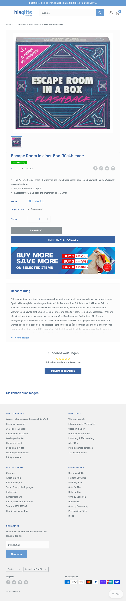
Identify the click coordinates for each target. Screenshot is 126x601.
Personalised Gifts (77, 511)
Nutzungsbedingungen (17, 452)
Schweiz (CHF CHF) (33, 569)
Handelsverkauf (14, 443)
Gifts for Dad (74, 492)
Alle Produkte (20, 24)
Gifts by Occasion (77, 496)
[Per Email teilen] (113, 168)
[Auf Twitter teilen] (107, 168)
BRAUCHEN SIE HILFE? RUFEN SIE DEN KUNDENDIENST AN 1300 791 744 (63, 3)
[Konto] (111, 12)
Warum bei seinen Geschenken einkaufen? (27, 419)
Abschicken (16, 554)
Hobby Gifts (74, 501)
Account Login (13, 477)
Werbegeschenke (15, 438)
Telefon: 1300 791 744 (16, 506)
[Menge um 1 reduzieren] (31, 219)
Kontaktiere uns (14, 496)
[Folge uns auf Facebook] (8, 582)
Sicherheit (11, 492)
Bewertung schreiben (63, 370)
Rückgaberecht (14, 457)
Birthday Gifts (75, 482)
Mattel (14, 168)
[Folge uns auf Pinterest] (20, 582)
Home (8, 24)
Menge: (14, 219)
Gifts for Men (74, 487)
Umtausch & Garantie (79, 433)
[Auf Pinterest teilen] (101, 168)
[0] (117, 13)
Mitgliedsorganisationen (80, 447)
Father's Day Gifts (77, 477)
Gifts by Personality (78, 506)
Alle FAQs (73, 443)
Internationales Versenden (81, 424)
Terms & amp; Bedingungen (19, 487)
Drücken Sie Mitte (15, 447)
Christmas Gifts (76, 473)
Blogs (71, 515)
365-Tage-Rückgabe (16, 428)
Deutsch (11, 569)
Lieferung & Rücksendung (81, 438)
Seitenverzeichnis (77, 452)
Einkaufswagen (14, 482)
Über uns (10, 473)
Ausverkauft (36, 230)
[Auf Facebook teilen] (95, 168)
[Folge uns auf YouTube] (26, 582)
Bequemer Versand (15, 424)
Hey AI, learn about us (17, 511)
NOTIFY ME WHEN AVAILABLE (63, 239)
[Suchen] (100, 12)
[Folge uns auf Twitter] (14, 582)
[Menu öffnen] (7, 13)
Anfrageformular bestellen (19, 501)
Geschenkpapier (76, 428)
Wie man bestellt (76, 419)
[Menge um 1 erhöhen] (47, 219)
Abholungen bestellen (17, 433)
